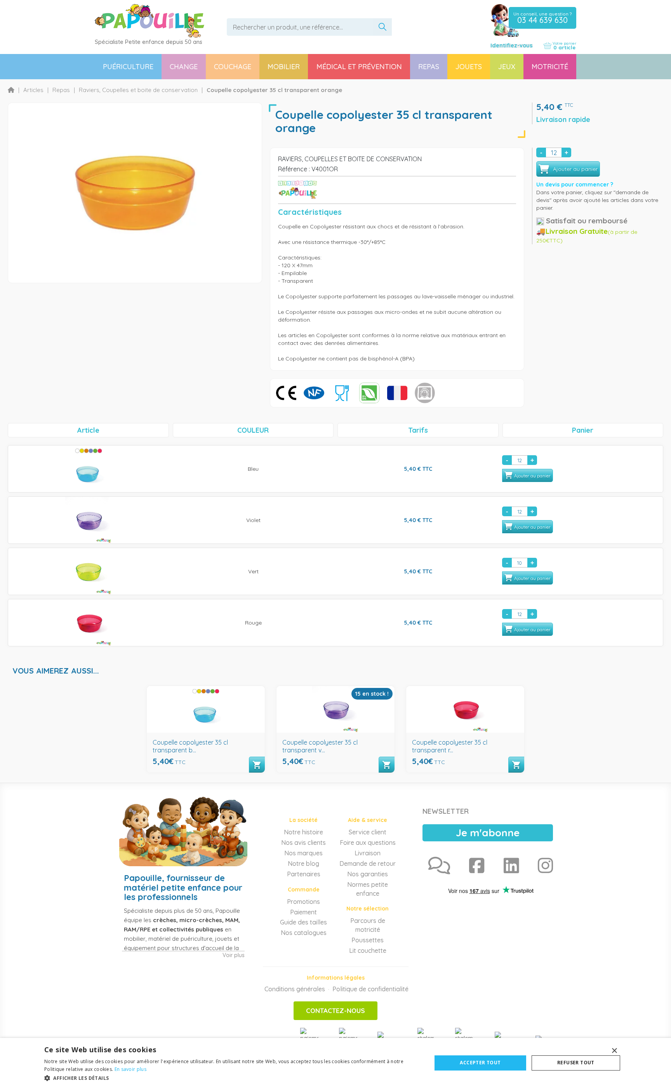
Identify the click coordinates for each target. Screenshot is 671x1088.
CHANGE (184, 66)
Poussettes (367, 940)
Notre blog (303, 863)
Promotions (303, 901)
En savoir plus (130, 1069)
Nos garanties (367, 874)
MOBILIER (284, 66)
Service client (367, 832)
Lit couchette (367, 950)
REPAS (428, 66)
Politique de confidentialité (370, 989)
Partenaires (303, 874)
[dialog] (335, 1063)
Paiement (303, 912)
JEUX (506, 66)
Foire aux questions (368, 842)
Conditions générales (294, 989)
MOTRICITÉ (550, 66)
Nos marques (303, 853)
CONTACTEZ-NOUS (335, 1010)
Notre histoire (303, 832)
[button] (232, 1077)
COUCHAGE (232, 66)
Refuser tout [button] (576, 1062)
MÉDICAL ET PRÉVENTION (359, 66)
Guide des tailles (303, 922)
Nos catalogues (304, 933)
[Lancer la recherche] (382, 27)
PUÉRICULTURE (128, 66)
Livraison (368, 853)
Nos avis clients (303, 842)
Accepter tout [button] (480, 1062)
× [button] (614, 1051)
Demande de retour (367, 863)
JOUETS (468, 66)
